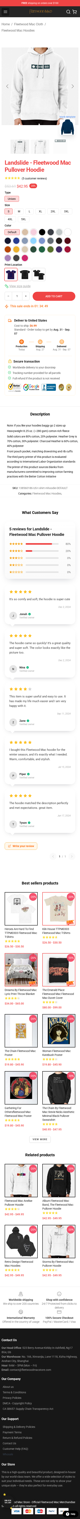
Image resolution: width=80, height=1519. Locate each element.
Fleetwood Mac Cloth (28, 24)
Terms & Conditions (14, 1392)
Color (8, 225)
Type (8, 192)
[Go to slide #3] (60, 147)
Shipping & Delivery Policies (19, 1426)
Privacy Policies (12, 1397)
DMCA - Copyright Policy (17, 1403)
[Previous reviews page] (53, 856)
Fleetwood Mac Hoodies (18, 30)
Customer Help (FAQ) (15, 1448)
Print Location (13, 264)
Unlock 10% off (7, 1502)
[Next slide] (72, 86)
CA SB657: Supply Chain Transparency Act (28, 1408)
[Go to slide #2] (40, 147)
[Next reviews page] (71, 856)
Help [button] (73, 1514)
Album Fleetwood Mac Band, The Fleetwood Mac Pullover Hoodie (57, 1204)
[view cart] (74, 11)
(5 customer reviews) (34, 178)
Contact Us (9, 1443)
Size (7, 205)
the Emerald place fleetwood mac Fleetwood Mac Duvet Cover (58, 993)
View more (40, 1139)
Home (6, 24)
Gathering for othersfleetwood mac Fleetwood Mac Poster (18, 1111)
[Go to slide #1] (19, 147)
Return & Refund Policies (17, 1437)
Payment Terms (12, 1432)
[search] (68, 11)
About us (8, 1386)
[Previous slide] (7, 86)
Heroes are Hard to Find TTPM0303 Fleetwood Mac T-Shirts (21, 932)
